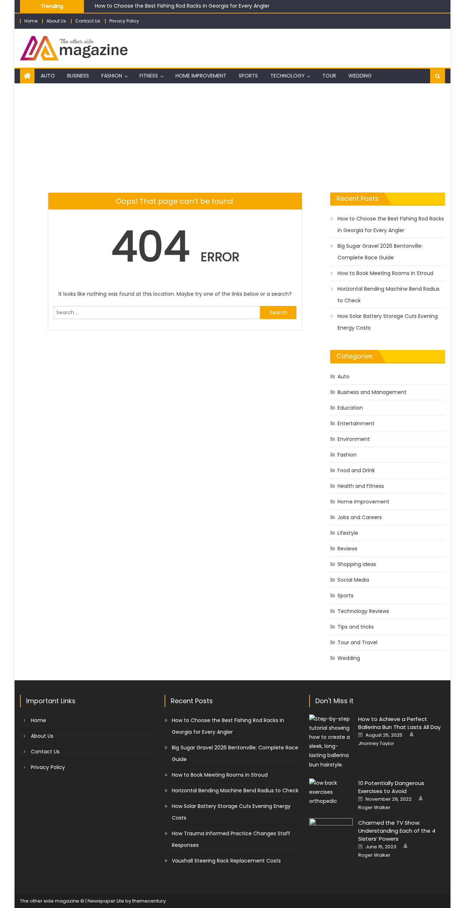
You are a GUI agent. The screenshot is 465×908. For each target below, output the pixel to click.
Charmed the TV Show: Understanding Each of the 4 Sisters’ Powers (397, 831)
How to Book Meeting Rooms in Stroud (385, 273)
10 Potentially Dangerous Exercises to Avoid (391, 787)
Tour (329, 75)
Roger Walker (374, 807)
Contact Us (87, 21)
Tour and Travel (357, 642)
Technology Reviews (363, 611)
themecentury (149, 900)
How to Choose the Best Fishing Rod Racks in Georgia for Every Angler (182, 5)
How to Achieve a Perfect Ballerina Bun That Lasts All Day (399, 723)
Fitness (149, 75)
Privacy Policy (124, 21)
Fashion (111, 75)
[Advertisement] (232, 138)
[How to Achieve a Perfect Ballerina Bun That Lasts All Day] (331, 741)
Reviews (347, 548)
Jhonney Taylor (376, 743)
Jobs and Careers (359, 517)
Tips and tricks (355, 626)
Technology (287, 75)
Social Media (353, 580)
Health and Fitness (360, 486)
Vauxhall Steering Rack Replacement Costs (226, 860)
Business (78, 75)
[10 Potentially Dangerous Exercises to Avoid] (331, 792)
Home (30, 21)
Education (350, 407)
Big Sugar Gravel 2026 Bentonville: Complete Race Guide (379, 251)
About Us (56, 21)
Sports (248, 75)
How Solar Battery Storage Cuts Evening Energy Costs (387, 321)
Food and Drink (356, 470)
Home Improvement (200, 75)
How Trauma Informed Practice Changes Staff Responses (231, 839)
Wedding (360, 75)
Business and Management (372, 392)
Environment (353, 439)
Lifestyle (347, 533)
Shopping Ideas (356, 564)
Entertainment (356, 423)
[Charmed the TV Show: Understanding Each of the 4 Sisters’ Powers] (331, 833)
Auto (48, 75)
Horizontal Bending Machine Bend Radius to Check (388, 294)
